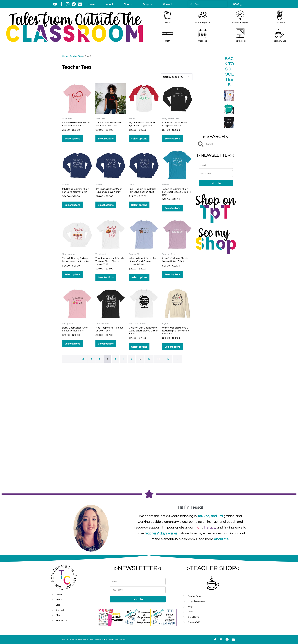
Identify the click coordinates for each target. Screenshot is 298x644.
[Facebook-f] (61, 4)
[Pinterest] (74, 4)
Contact (167, 4)
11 (158, 359)
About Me (221, 539)
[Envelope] (80, 4)
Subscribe (215, 183)
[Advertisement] (216, 305)
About (109, 4)
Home (91, 4)
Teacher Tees (76, 56)
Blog (126, 4)
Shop (146, 4)
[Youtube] (55, 4)
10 (149, 359)
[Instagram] (67, 4)
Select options (72, 138)
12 (168, 359)
